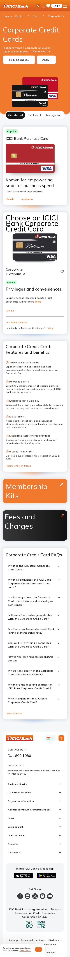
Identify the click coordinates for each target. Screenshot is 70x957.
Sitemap (13, 940)
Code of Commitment (44, 944)
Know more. (25, 951)
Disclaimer (54, 940)
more (38, 301)
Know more (40, 51)
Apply (46, 59)
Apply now (27, 199)
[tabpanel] (35, 422)
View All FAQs (14, 713)
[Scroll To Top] (61, 738)
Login (57, 5)
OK (38, 949)
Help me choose (19, 59)
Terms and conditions (18, 465)
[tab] (15, 115)
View (50, 328)
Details (10, 199)
